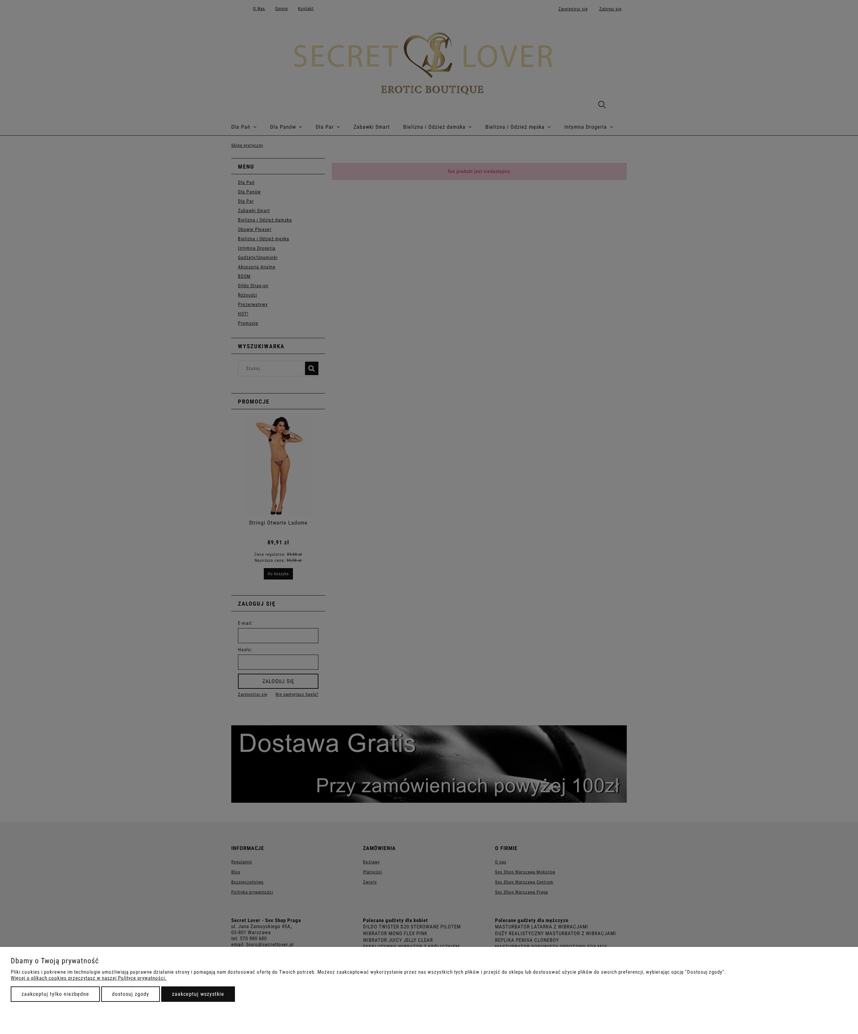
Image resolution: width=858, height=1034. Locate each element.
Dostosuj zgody (130, 994)
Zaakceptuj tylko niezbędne (55, 994)
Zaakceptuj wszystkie (198, 994)
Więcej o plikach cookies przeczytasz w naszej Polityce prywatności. (89, 978)
